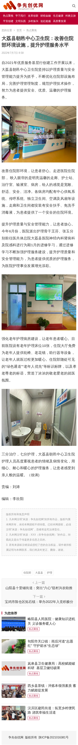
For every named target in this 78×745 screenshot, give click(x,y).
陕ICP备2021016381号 (54, 737)
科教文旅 (70, 15)
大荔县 (39, 572)
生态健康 (58, 15)
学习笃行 (20, 15)
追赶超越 (45, 21)
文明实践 (20, 21)
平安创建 (8, 21)
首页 (19, 30)
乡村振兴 (33, 21)
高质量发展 (59, 21)
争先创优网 (15, 737)
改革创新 (33, 15)
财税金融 (45, 15)
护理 (49, 572)
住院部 (27, 572)
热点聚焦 (8, 15)
